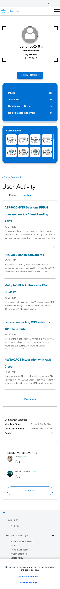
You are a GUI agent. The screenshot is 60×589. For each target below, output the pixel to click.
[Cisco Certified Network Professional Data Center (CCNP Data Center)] (23, 139)
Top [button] (4, 512)
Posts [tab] (12, 195)
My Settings (31, 55)
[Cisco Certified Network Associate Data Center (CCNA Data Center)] (11, 139)
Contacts (14, 526)
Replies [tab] (27, 195)
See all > (30, 490)
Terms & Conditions (19, 550)
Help (12, 546)
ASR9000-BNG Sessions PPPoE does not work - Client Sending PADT (26, 214)
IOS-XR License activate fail (24, 255)
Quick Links (12, 520)
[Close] (55, 562)
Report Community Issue (21, 542)
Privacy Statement (28, 576)
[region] (30, 574)
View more (30, 399)
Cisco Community (13, 177)
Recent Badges (30, 75)
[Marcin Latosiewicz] (22, 477)
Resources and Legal (17, 536)
